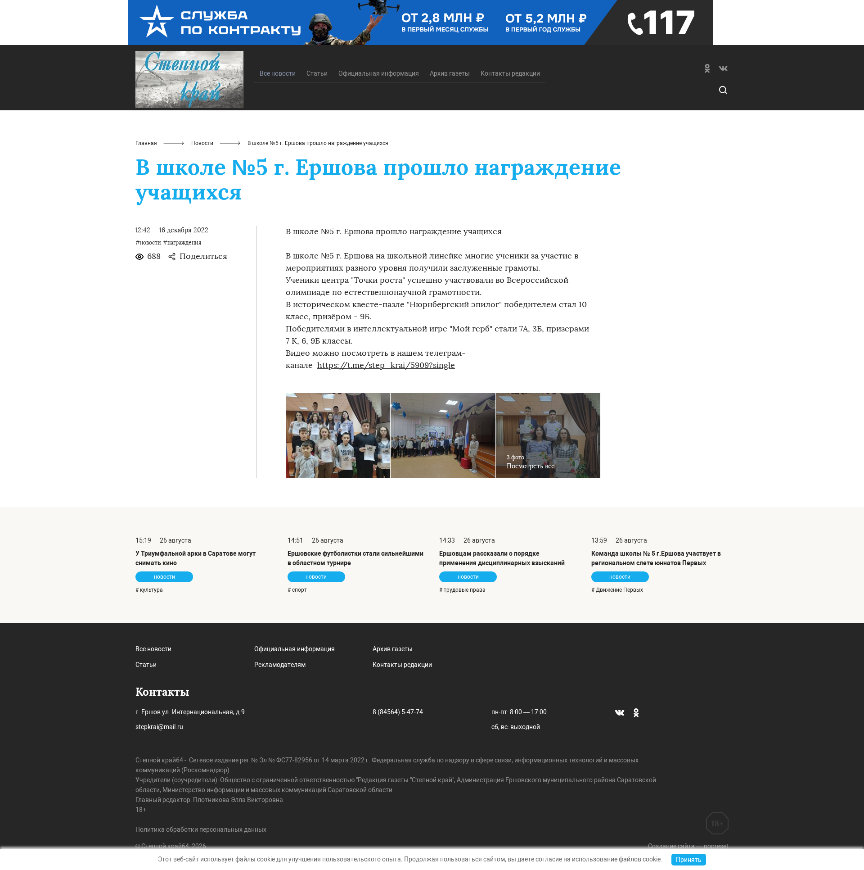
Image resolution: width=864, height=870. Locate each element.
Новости (202, 143)
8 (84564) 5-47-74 (398, 712)
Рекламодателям (280, 664)
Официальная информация (378, 73)
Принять (689, 859)
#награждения (182, 243)
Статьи (317, 73)
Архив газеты (450, 73)
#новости (148, 243)
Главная (146, 143)
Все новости (153, 648)
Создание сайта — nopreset (688, 846)
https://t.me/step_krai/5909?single (386, 365)
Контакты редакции (510, 73)
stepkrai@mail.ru (159, 726)
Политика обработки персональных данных (200, 829)
